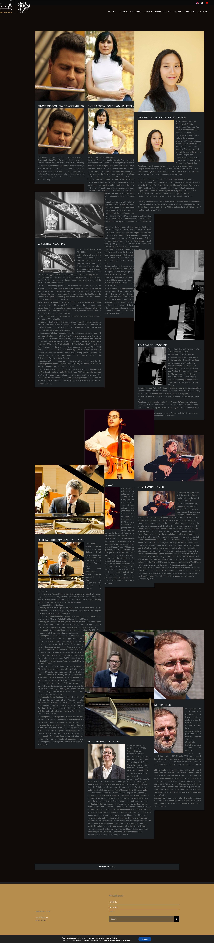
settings (128, 940)
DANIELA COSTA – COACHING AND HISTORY (111, 106)
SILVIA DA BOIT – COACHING (152, 345)
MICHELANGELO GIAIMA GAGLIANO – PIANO (61, 540)
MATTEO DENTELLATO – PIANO (104, 741)
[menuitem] (197, 2)
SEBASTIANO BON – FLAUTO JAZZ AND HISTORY (63, 106)
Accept (145, 939)
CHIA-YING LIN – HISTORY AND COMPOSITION (162, 117)
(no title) (113, 902)
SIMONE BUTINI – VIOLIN (151, 486)
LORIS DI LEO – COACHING (51, 243)
